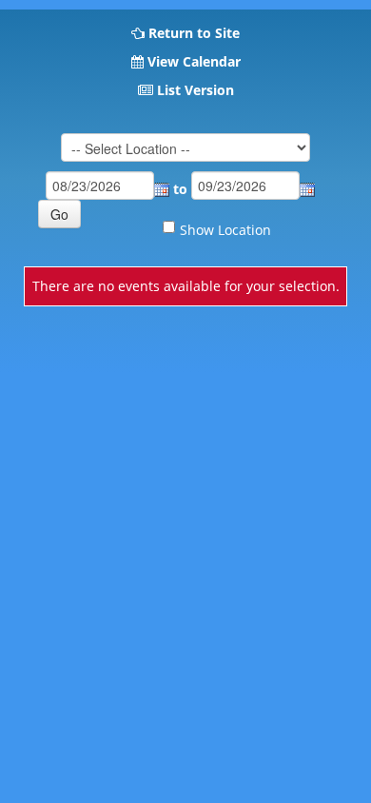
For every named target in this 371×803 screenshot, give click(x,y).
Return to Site (194, 33)
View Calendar (194, 61)
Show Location (225, 230)
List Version (195, 90)
